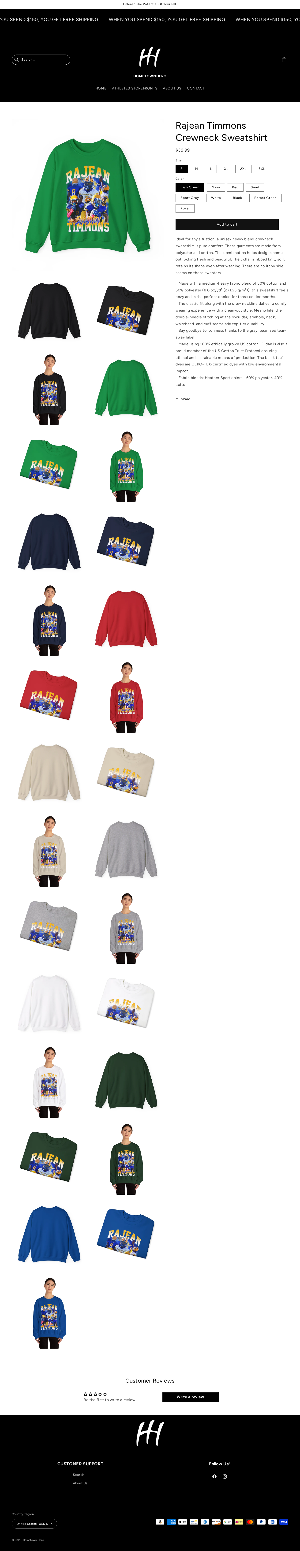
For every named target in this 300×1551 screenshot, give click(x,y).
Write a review (190, 1397)
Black (237, 198)
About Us (80, 1483)
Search (78, 1475)
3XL (262, 169)
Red (235, 187)
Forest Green (265, 198)
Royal (185, 208)
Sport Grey (189, 198)
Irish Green (189, 187)
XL (226, 169)
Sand (255, 187)
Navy (216, 187)
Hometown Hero (33, 1540)
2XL (243, 169)
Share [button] (185, 399)
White (216, 198)
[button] (41, 60)
